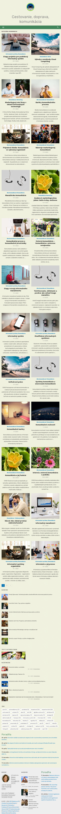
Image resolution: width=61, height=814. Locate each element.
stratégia (30, 726)
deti (29, 712)
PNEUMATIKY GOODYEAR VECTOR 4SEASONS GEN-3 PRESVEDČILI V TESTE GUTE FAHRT (31, 697)
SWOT (7, 809)
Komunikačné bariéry (15, 429)
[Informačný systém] (16, 322)
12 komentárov (36, 669)
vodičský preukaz (26, 729)
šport (44, 729)
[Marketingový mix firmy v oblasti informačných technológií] (16, 88)
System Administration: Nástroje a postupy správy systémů (24, 612)
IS (49, 718)
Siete (49, 56)
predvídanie (24, 723)
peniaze (5, 723)
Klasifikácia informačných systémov (45, 337)
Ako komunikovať (41, 99)
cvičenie (15, 712)
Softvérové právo (15, 382)
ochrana (50, 720)
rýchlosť (14, 726)
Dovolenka (13, 813)
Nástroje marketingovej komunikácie (45, 149)
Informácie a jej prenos (45, 564)
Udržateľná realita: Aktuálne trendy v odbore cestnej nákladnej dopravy (27, 681)
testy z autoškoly (52, 726)
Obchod (8, 813)
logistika (33, 720)
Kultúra (16, 811)
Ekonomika (15, 807)
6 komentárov (37, 676)
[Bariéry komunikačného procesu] (45, 88)
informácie (41, 718)
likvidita (25, 720)
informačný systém (29, 718)
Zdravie (3, 809)
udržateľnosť (14, 729)
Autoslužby (4, 797)
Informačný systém (16, 336)
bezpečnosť (35, 709)
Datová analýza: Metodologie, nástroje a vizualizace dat (23, 629)
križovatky (16, 720)
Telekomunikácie (19, 518)
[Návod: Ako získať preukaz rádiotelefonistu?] (16, 504)
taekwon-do (39, 726)
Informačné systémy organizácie (15, 565)
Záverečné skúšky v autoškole (16, 667)
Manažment (5, 805)
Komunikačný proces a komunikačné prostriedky (15, 242)
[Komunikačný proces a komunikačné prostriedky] (16, 227)
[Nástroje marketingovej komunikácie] (45, 134)
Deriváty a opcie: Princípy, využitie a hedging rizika (21, 638)
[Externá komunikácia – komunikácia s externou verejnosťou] (45, 227)
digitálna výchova (39, 712)
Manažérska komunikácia (15, 195)
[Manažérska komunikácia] (16, 180)
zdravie (37, 729)
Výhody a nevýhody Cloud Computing (45, 60)
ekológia (50, 715)
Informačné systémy (12, 54)
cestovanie (6, 712)
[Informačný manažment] (45, 506)
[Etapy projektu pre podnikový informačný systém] (16, 43)
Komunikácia (21, 54)
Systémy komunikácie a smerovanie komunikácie (45, 383)
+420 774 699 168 (6, 787)
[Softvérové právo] (16, 367)
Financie (10, 807)
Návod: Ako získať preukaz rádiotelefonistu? (16, 522)
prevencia (33, 723)
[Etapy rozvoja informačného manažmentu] (16, 274)
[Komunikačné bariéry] (16, 413)
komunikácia (6, 720)
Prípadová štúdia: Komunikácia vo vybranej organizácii (15, 149)
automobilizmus (14, 709)
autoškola (25, 709)
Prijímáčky (11, 805)
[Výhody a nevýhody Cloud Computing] (45, 44)
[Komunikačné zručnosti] (45, 411)
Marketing (19, 99)
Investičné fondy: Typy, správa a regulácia (19, 603)
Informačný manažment (45, 523)
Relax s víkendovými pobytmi (16, 690)
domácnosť (6, 715)
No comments (35, 786)
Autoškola (9, 803)
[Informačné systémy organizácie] (16, 550)
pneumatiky (14, 723)
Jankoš (29, 786)
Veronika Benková (32, 807)
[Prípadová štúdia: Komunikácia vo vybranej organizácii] (16, 134)
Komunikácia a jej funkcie (15, 475)
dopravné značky (39, 715)
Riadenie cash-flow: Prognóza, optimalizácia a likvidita (23, 621)
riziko (48, 723)
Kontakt (10, 797)
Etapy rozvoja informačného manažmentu (15, 290)
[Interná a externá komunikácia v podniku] (45, 457)
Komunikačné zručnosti (45, 425)
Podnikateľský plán (15, 809)
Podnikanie (11, 793)
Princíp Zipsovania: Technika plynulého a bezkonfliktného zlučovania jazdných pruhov (30, 594)
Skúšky (3, 813)
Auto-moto (5, 793)
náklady (42, 720)
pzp (41, 723)
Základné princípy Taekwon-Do (17, 674)
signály (21, 726)
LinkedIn (4, 789)
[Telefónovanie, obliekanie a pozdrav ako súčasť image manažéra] (45, 275)
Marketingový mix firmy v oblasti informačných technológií (15, 104)
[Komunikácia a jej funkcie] (16, 459)
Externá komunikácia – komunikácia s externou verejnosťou (45, 243)
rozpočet (5, 726)
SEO (11, 801)
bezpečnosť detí (47, 709)
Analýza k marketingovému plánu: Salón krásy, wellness (45, 199)
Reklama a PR (15, 801)
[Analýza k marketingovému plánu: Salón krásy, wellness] (45, 182)
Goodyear (17, 718)
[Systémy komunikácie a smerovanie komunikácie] (45, 366)
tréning (5, 729)
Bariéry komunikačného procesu (45, 103)
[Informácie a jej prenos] (45, 550)
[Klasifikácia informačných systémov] (45, 322)
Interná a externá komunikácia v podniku (45, 474)
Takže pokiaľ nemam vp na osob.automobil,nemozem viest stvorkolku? (25, 748)
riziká (54, 723)
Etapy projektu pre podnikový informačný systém (15, 58)
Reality (14, 803)
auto (4, 709)
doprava (15, 715)
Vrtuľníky (4, 803)
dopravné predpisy (26, 715)
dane (23, 712)
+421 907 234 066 (6, 785)
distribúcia (50, 712)
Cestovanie (12, 795)
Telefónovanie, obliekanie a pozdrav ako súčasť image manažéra (45, 293)
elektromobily (6, 718)
